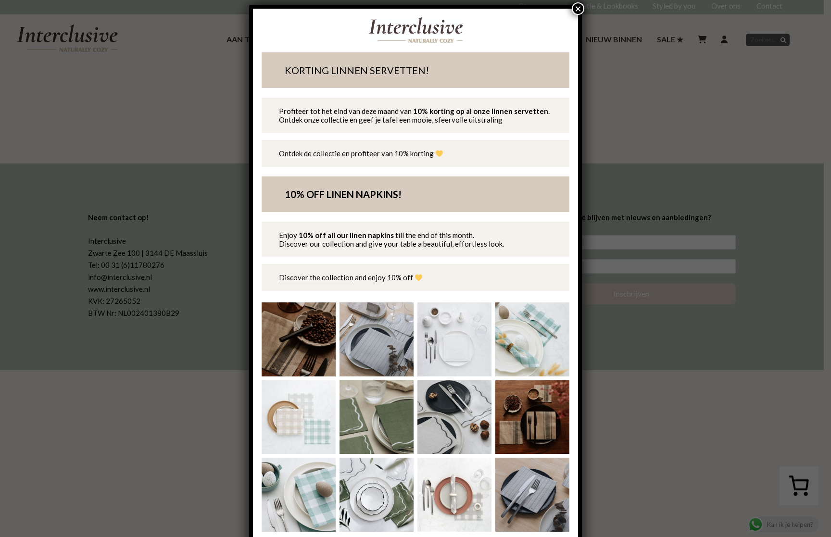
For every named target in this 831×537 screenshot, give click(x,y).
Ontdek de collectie (309, 153)
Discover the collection (316, 277)
